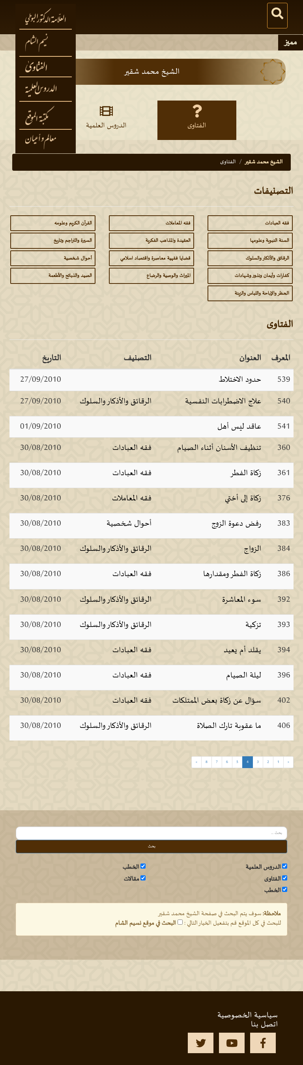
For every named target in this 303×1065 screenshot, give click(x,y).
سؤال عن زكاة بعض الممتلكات (216, 701)
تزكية (253, 625)
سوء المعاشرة (241, 600)
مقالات (131, 879)
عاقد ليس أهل (239, 427)
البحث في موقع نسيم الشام (145, 923)
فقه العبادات (277, 223)
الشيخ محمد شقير (264, 162)
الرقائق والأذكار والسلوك (267, 258)
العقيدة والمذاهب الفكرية (168, 240)
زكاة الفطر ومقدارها (232, 574)
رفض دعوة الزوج (236, 524)
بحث (151, 846)
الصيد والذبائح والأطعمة (70, 275)
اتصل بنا (264, 1024)
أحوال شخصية (78, 258)
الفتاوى (272, 879)
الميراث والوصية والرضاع (169, 275)
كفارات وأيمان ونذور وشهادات (262, 275)
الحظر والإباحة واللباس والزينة (262, 293)
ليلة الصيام (243, 675)
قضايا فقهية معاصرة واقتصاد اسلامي (155, 258)
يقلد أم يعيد (242, 650)
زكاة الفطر (245, 473)
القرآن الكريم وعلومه (73, 223)
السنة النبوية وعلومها (269, 240)
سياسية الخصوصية (247, 1015)
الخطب (131, 867)
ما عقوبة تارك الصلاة (229, 726)
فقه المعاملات (178, 223)
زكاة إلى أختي (243, 498)
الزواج (252, 549)
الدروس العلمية (263, 867)
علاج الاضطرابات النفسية (223, 401)
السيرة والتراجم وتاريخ (73, 240)
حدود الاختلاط (240, 380)
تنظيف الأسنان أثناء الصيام (219, 448)
